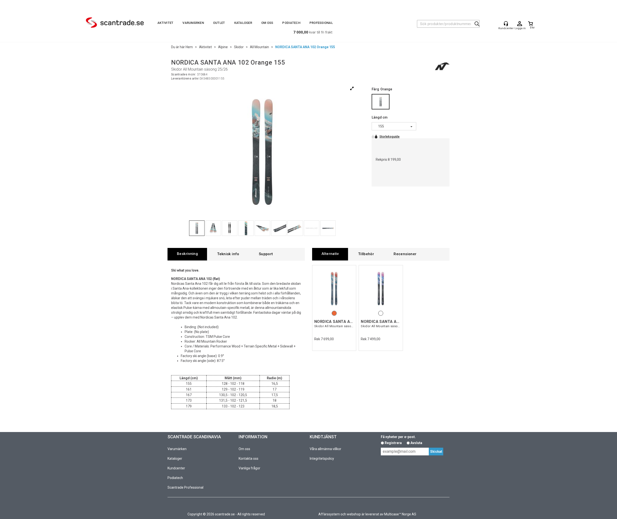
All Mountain (259, 47)
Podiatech (291, 23)
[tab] (187, 254)
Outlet (219, 23)
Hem (189, 47)
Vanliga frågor (249, 468)
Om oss (267, 23)
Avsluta (416, 443)
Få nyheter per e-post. (398, 437)
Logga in (519, 24)
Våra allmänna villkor (325, 449)
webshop (354, 514)
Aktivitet (165, 23)
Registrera (393, 443)
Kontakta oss (248, 458)
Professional (321, 23)
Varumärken (193, 23)
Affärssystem (329, 514)
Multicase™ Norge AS (400, 514)
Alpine (223, 47)
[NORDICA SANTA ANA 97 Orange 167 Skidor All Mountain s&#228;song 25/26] (334, 288)
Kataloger (243, 23)
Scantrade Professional (185, 487)
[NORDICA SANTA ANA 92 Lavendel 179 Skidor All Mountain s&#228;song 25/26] (381, 288)
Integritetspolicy (322, 458)
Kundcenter (176, 468)
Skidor (239, 47)
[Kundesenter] (505, 23)
